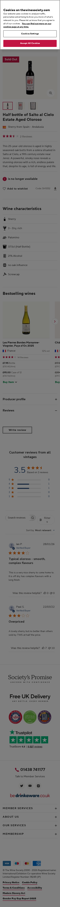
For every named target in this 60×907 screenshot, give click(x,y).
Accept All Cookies (30, 43)
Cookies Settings (30, 33)
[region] (30, 25)
